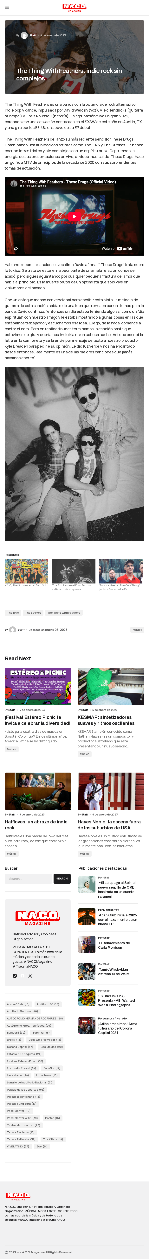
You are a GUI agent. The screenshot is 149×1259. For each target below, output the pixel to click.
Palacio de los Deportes (25, 1089)
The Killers (53, 1139)
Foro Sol (51, 1068)
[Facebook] (22, 976)
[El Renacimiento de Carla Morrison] (86, 944)
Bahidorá (16, 1032)
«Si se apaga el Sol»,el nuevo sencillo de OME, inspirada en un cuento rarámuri (117, 889)
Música (137, 629)
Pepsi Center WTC (22, 1118)
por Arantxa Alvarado (112, 1018)
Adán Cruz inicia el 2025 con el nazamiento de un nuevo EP (117, 919)
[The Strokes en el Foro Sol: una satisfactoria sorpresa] (73, 571)
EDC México (52, 1047)
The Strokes (33, 612)
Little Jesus (47, 1075)
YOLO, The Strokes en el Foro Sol (25, 585)
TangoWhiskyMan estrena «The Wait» (114, 972)
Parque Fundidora (22, 1103)
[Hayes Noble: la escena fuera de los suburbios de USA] (111, 791)
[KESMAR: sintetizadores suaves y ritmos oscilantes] (111, 686)
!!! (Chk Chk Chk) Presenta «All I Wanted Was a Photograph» (116, 1000)
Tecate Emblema (21, 1132)
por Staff (104, 937)
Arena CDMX (18, 1004)
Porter (52, 1118)
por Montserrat (108, 910)
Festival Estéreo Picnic (25, 1061)
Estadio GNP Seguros (24, 1054)
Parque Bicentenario (23, 1097)
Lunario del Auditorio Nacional (30, 1082)
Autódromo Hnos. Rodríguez (29, 1025)
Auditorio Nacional (22, 1011)
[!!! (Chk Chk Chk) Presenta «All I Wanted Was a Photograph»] (86, 997)
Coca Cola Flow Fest (45, 1039)
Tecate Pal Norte (21, 1139)
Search (62, 878)
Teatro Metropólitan (23, 1125)
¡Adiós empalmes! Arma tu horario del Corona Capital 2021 (117, 1028)
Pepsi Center (19, 1111)
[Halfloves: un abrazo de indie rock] (38, 791)
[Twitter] (30, 976)
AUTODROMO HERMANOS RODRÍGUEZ (35, 1018)
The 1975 (13, 612)
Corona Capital (20, 1047)
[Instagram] (15, 976)
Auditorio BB (48, 1004)
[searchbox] (28, 879)
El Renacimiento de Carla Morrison (114, 945)
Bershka (41, 1032)
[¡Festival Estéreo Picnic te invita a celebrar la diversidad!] (38, 686)
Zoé (42, 1146)
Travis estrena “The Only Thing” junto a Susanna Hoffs (119, 587)
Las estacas (18, 1075)
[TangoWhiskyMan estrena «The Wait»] (86, 971)
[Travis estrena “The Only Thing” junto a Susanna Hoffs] (121, 571)
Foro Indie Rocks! (21, 1068)
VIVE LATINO (18, 1146)
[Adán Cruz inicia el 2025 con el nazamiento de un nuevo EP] (86, 916)
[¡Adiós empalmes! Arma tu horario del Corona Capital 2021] (86, 1025)
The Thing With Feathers (63, 612)
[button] (7, 7)
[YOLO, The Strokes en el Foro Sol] (26, 571)
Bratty (14, 1039)
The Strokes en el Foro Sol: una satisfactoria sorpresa (72, 587)
